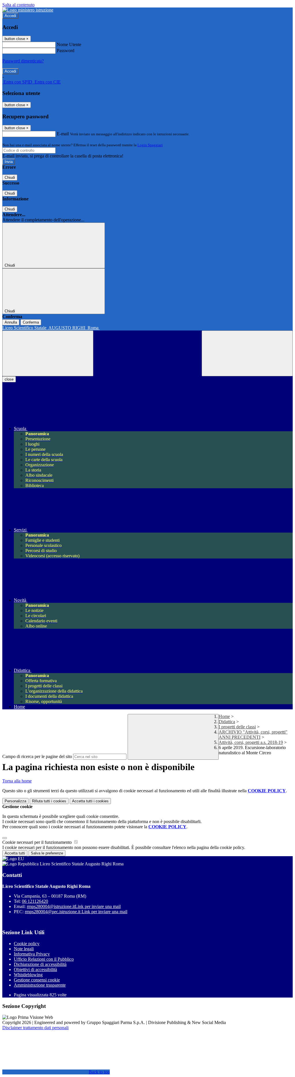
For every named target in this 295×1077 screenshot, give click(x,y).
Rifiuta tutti (49, 801)
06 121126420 (35, 901)
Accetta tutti (90, 801)
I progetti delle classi (237, 726)
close (9, 379)
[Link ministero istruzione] (27, 9)
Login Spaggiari (150, 145)
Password (65, 50)
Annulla (11, 322)
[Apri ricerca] (247, 353)
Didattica (227, 721)
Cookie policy (26, 943)
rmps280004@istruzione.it (74, 906)
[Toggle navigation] (47, 353)
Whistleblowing (28, 974)
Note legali (24, 948)
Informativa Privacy (32, 953)
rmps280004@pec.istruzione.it (76, 911)
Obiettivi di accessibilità (35, 969)
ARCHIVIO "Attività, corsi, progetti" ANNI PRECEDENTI (253, 735)
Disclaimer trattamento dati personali (35, 1027)
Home (224, 716)
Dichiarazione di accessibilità (40, 964)
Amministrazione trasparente (40, 985)
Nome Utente (69, 44)
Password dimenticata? (23, 60)
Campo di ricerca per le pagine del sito (37, 756)
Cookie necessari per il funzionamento (37, 842)
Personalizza (15, 801)
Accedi (10, 16)
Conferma (31, 322)
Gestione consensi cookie (37, 979)
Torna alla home (17, 780)
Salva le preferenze (47, 853)
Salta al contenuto (18, 4)
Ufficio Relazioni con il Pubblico (44, 959)
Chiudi (10, 177)
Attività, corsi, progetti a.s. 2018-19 (251, 742)
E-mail (63, 133)
